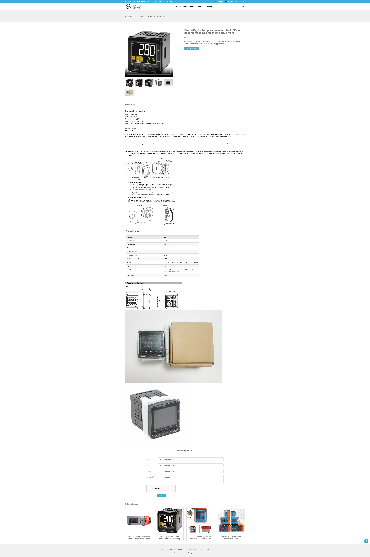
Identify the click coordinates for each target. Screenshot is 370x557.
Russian (230, 1)
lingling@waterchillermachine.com (140, 2)
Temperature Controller (155, 16)
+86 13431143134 (160, 2)
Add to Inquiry (191, 48)
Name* (149, 465)
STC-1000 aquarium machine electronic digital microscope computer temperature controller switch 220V (139, 538)
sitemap (206, 549)
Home (175, 6)
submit (161, 495)
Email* (148, 459)
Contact (209, 6)
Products (183, 6)
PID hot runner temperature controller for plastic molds (200, 538)
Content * (150, 477)
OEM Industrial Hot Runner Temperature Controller (231, 538)
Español (241, 1)
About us (200, 6)
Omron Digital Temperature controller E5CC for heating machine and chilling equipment (170, 538)
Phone (148, 471)
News (192, 6)
